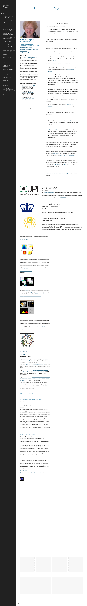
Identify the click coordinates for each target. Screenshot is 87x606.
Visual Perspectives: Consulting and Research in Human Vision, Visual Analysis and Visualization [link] (9, 90)
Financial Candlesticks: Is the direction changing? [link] (9, 51)
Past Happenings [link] (6, 26)
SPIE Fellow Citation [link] (7, 77)
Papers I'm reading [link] (8, 20)
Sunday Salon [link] (5, 80)
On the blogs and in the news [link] (9, 57)
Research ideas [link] (6, 74)
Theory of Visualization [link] (7, 82)
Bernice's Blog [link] (6, 44)
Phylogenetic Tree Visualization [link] (6, 66)
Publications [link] (5, 62)
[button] (85, 1)
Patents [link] (4, 60)
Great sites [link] (5, 54)
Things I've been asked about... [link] (9, 23)
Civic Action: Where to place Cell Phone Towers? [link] (9, 47)
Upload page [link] (5, 85)
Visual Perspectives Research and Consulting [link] (8, 34)
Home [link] (4, 13)
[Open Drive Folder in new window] (80, 492)
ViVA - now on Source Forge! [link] (9, 94)
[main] (51, 8)
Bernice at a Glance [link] (7, 41)
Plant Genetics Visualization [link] (8, 69)
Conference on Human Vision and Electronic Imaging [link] (9, 38)
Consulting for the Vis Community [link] (8, 16)
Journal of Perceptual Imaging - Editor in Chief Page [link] (9, 30)
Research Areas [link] (6, 72)
